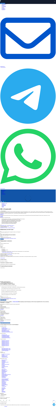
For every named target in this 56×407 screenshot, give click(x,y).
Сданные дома (4, 327)
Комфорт (3, 191)
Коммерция (3, 193)
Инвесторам (3, 194)
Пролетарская (4, 377)
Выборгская (3, 360)
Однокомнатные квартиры (5, 335)
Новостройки (4, 4)
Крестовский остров (5, 384)
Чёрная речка (4, 383)
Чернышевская (4, 386)
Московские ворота (4, 370)
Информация (4, 205)
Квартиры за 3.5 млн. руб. (5, 343)
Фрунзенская (4, 382)
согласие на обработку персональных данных (9, 238)
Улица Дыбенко (4, 381)
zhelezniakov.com (8, 397)
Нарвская (3, 385)
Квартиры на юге (4, 356)
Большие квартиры (4, 328)
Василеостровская (4, 359)
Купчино (13, 227)
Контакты (3, 9)
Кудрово (3, 354)
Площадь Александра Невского (6, 374)
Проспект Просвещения (5, 380)
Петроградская (4, 373)
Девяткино (3, 362)
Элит (2, 192)
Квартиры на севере (5, 355)
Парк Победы (4, 372)
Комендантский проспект (5, 364)
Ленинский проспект (5, 366)
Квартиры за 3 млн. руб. (5, 342)
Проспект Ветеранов (5, 379)
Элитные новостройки (5, 350)
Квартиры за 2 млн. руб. (5, 341)
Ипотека (3, 5)
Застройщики (4, 6)
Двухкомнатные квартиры (5, 336)
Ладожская (3, 365)
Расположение (4, 204)
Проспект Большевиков (5, 378)
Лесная (3, 367)
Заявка (3, 206)
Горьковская (3, 361)
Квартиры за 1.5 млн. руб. (5, 340)
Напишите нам (2, 66)
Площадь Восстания (5, 375)
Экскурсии (3, 189)
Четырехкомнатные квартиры (6, 337)
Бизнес (3, 389)
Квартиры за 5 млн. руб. (5, 345)
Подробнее (2, 309)
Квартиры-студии (4, 334)
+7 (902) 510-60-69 (2, 67)
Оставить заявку (2, 188)
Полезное (3, 8)
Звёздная (3, 363)
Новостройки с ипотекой (5, 330)
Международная (4, 369)
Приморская (3, 376)
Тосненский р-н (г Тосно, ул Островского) (6, 227)
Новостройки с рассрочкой (6, 331)
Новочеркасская (4, 371)
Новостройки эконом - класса (6, 348)
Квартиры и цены (4, 203)
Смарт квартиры (4, 329)
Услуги (3, 7)
